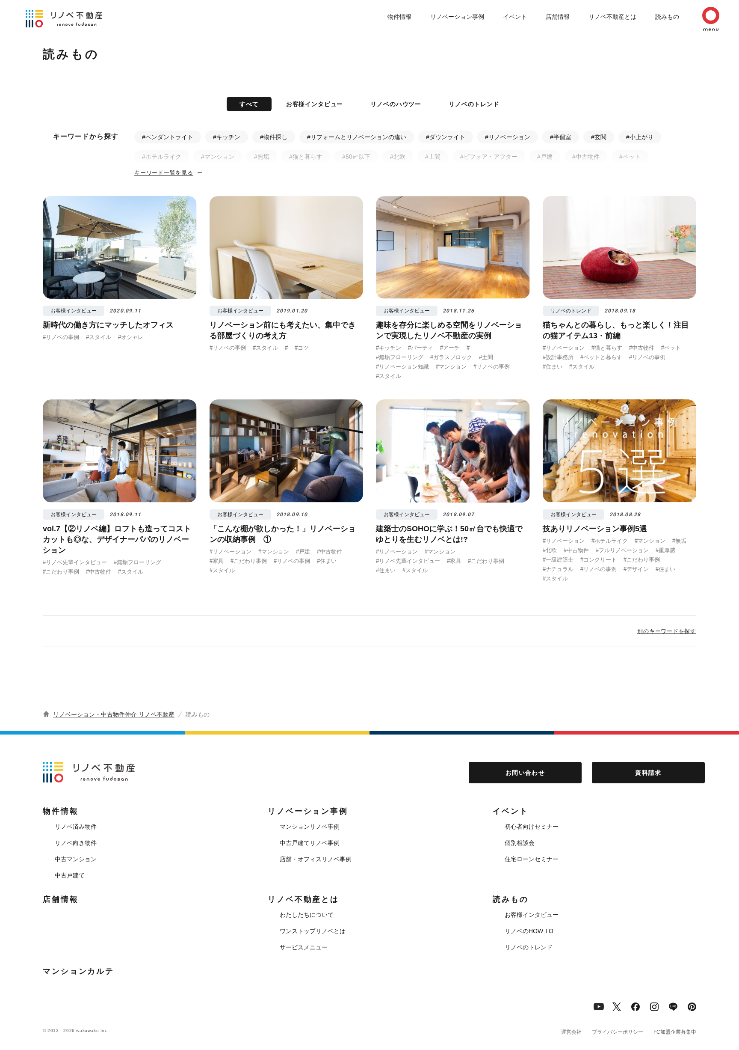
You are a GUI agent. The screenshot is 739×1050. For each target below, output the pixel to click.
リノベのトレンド (474, 104)
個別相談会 (520, 843)
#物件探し (273, 137)
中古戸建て (70, 875)
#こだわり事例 (61, 571)
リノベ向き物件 (76, 843)
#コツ (302, 348)
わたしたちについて (307, 915)
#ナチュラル (558, 569)
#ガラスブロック (451, 357)
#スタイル (98, 337)
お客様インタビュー (314, 104)
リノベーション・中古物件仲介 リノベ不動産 (113, 714)
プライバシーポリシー (617, 1032)
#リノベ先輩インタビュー (75, 562)
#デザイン (636, 569)
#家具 (217, 561)
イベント (515, 16)
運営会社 (571, 1032)
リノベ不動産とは (612, 16)
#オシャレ (130, 337)
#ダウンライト (445, 137)
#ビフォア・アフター (488, 156)
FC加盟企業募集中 (674, 1032)
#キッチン (226, 137)
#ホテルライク (161, 156)
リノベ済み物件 (76, 827)
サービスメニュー (304, 947)
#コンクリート (598, 559)
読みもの (667, 16)
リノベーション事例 (457, 16)
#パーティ (420, 348)
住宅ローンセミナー (532, 859)
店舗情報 (558, 16)
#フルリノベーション (622, 550)
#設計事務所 (558, 357)
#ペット (630, 156)
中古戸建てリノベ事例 (310, 843)
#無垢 (261, 156)
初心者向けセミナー (532, 827)
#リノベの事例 (61, 337)
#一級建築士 (558, 559)
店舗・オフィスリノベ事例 (316, 859)
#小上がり (639, 137)
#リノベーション (507, 137)
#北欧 (397, 156)
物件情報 (399, 16)
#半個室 (560, 137)
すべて (249, 104)
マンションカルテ (78, 971)
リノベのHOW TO (529, 931)
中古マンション (76, 859)
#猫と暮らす (305, 156)
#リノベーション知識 (402, 366)
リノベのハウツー (395, 104)
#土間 (432, 156)
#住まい (552, 366)
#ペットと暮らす (601, 357)
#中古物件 (586, 156)
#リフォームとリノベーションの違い (356, 137)
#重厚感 (665, 550)
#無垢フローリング (399, 357)
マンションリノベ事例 (310, 827)
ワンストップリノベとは (313, 931)
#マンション (217, 156)
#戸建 (545, 156)
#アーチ (450, 348)
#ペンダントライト (167, 137)
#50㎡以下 (356, 156)
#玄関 (598, 137)
